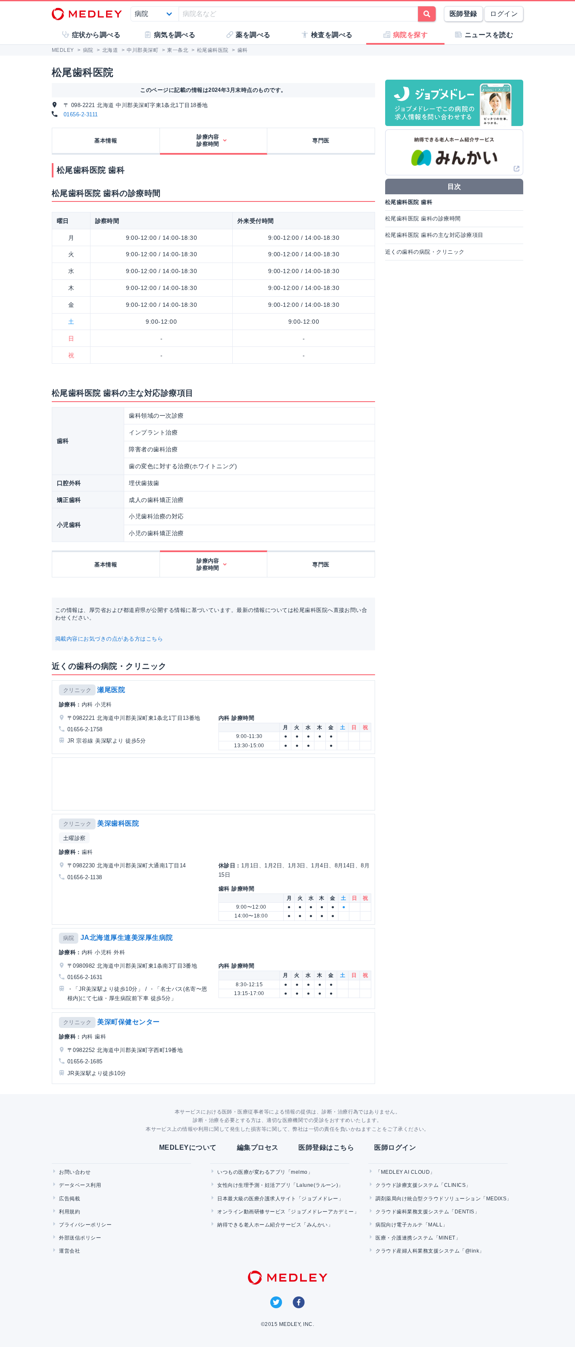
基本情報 (105, 140)
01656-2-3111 (81, 114)
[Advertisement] (215, 784)
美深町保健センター (128, 1021)
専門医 (320, 140)
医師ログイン (395, 1147)
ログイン (504, 13)
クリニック (77, 690)
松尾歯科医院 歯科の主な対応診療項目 (434, 235)
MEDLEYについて (188, 1147)
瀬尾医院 (111, 689)
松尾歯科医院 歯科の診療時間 (423, 218)
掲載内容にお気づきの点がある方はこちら (109, 639)
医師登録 (463, 13)
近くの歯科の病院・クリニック (425, 252)
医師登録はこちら (326, 1147)
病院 (69, 938)
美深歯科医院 (118, 823)
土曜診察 (74, 838)
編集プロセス (258, 1147)
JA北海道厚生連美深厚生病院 (126, 937)
